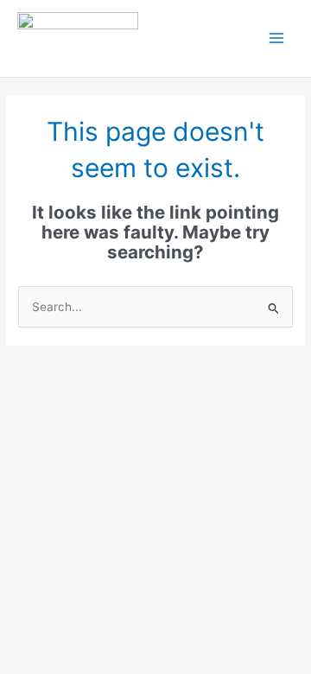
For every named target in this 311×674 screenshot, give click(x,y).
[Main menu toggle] (277, 38)
